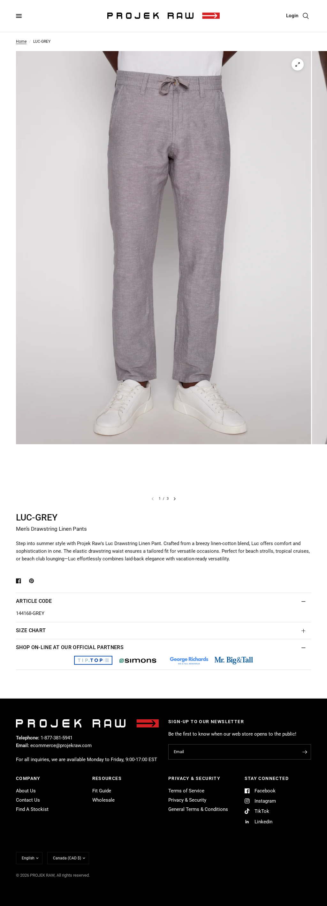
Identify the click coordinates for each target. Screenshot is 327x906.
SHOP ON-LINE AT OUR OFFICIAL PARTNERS (70, 647)
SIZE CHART (31, 630)
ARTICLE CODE (34, 601)
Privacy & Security (187, 800)
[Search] (305, 16)
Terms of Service (186, 791)
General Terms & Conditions (198, 809)
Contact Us (28, 800)
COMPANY (28, 778)
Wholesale (103, 800)
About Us (26, 791)
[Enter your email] (304, 752)
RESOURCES (107, 778)
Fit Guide (101, 791)
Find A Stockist (32, 809)
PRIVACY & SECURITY (194, 778)
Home (21, 41)
